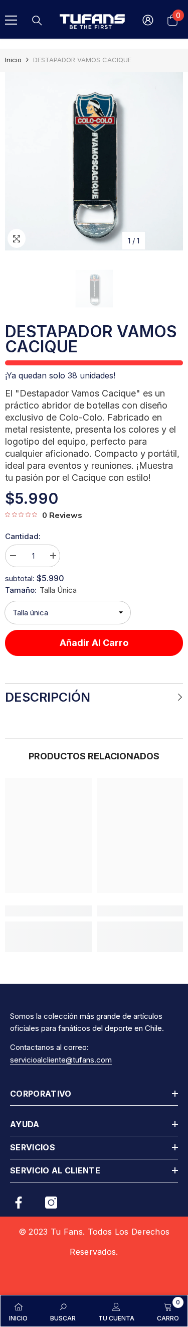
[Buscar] (37, 21)
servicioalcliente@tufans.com (61, 1060)
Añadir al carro (94, 642)
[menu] (11, 20)
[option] (94, 161)
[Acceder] (147, 20)
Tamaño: (41, 590)
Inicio (13, 60)
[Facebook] (18, 1202)
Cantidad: (23, 536)
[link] (48, 910)
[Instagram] (51, 1202)
